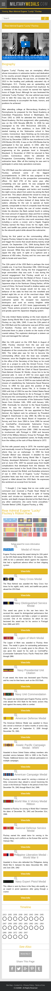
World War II (25, 954)
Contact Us (18, 985)
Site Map (9, 985)
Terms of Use (40, 985)
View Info (25, 571)
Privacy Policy (29, 985)
